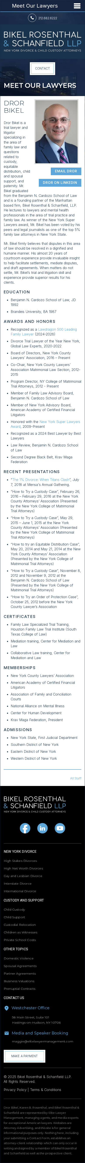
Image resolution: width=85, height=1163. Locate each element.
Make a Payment (24, 1056)
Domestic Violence (19, 958)
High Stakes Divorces (20, 861)
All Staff (75, 778)
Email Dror (66, 171)
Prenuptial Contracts (19, 989)
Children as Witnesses (20, 932)
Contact (42, 68)
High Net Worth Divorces (23, 868)
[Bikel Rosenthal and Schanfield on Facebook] (25, 828)
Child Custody (14, 909)
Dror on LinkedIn (60, 183)
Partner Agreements (20, 973)
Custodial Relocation (20, 925)
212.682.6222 (47, 18)
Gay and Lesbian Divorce (23, 876)
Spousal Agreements (20, 966)
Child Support (14, 917)
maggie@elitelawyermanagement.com (42, 1041)
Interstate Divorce (18, 883)
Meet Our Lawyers (35, 6)
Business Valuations (19, 981)
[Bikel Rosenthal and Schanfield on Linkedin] (42, 828)
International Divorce (20, 891)
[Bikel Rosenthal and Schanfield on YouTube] (60, 828)
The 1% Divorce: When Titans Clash (40, 479)
